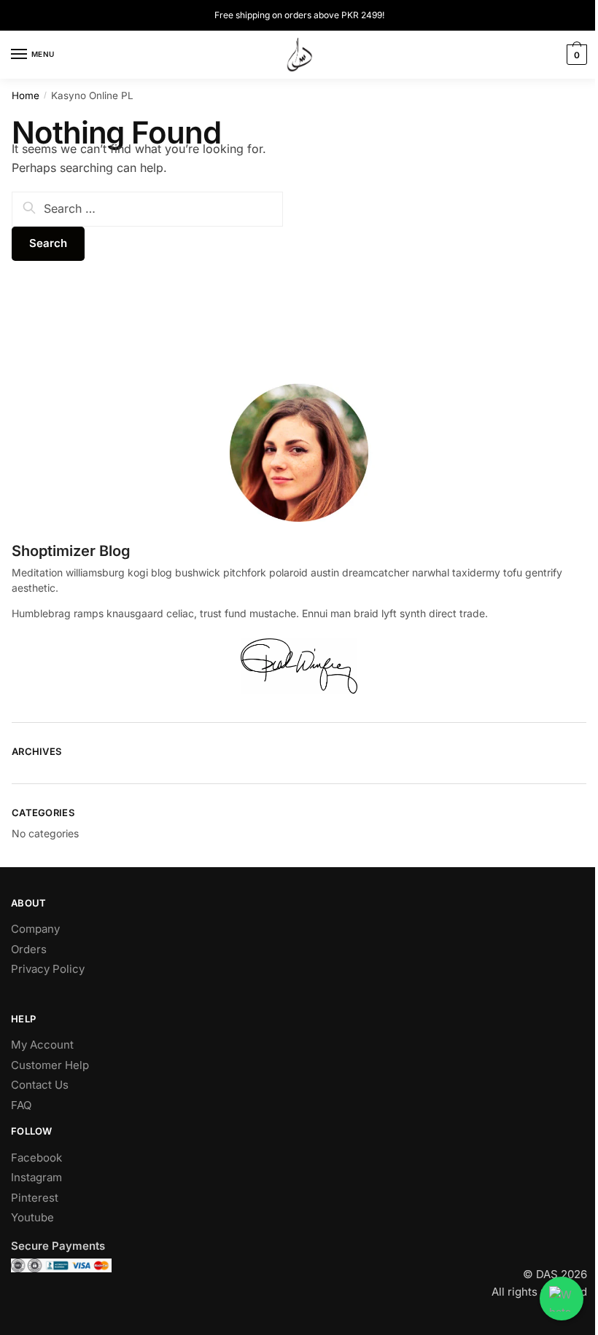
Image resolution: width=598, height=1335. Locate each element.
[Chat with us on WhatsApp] (561, 1298)
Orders (29, 949)
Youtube (32, 1217)
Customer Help (50, 1065)
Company (35, 929)
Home (25, 95)
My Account (42, 1045)
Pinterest (34, 1198)
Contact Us (40, 1085)
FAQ (21, 1105)
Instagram (36, 1177)
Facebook (36, 1157)
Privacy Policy (48, 969)
